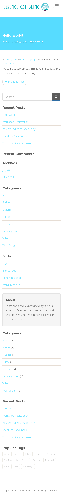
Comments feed (11, 278)
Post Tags (8, 460)
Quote (6, 217)
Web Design (9, 245)
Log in (5, 263)
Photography (52, 454)
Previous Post (15, 81)
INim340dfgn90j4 (28, 59)
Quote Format (22, 460)
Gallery (6, 202)
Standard (7, 224)
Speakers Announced (14, 136)
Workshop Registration (15, 122)
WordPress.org (11, 285)
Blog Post (17, 454)
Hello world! (9, 114)
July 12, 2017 (11, 59)
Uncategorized (19, 41)
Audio (5, 195)
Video (5, 238)
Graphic (6, 209)
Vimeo (15, 466)
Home (5, 41)
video (6, 466)
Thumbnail (49, 460)
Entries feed (9, 270)
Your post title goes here (16, 143)
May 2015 (8, 177)
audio (6, 454)
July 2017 (7, 170)
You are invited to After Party (18, 129)
